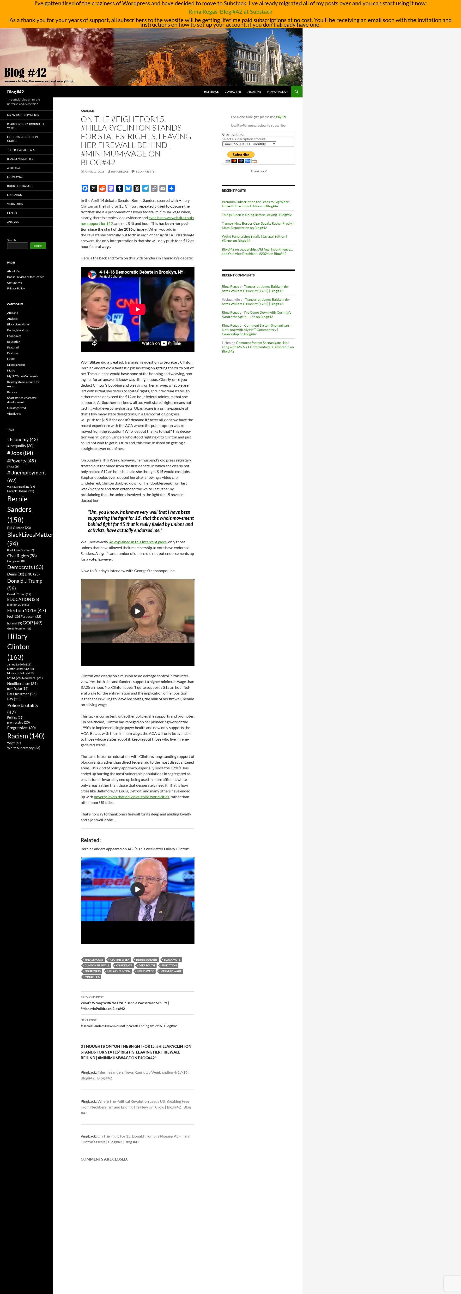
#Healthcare (94, 959)
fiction (14, 623)
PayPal (281, 117)
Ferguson (31, 616)
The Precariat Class (21, 149)
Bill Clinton (19, 528)
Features (12, 353)
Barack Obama (20, 491)
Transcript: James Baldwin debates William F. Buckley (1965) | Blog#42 (255, 288)
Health (12, 212)
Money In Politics (21, 673)
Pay (14, 699)
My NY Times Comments (23, 114)
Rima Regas (119, 171)
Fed (13, 616)
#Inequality (20, 445)
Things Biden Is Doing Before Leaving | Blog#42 (257, 215)
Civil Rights (22, 555)
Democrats (25, 567)
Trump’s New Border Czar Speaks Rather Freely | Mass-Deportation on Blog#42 (258, 225)
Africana (13, 167)
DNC (32, 574)
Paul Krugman (22, 694)
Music (11, 370)
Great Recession (19, 628)
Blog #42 (15, 91)
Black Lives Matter (20, 158)
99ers (12, 486)
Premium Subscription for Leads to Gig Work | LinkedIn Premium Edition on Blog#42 (256, 204)
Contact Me (233, 91)
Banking (27, 486)
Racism (26, 736)
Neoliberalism (22, 683)
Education (14, 194)
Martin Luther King (20, 668)
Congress (16, 561)
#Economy (22, 439)
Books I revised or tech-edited (25, 277)
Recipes (12, 392)
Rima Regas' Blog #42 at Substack (230, 11)
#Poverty (21, 460)
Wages (14, 743)
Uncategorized (16, 408)
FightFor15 (93, 971)
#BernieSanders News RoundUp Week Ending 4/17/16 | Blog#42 (129, 1023)
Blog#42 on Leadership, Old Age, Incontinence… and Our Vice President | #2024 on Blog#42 (257, 251)
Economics (15, 176)
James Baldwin (19, 664)
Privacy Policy (277, 91)
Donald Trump (19, 594)
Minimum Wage (171, 971)
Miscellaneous (16, 364)
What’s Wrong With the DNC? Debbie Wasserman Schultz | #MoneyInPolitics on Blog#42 (125, 1003)
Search (11, 240)
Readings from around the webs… (26, 126)
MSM (14, 678)
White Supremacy (23, 748)
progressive (18, 722)
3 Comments (144, 171)
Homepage (211, 91)
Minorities (92, 976)
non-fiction (17, 688)
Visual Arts (15, 203)
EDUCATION (169, 965)
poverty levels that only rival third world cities (131, 796)
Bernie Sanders (146, 959)
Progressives (21, 727)
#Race (13, 466)
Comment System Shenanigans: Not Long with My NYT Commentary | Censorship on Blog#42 (256, 329)
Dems (15, 574)
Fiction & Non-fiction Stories (22, 139)
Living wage (145, 971)
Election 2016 (26, 610)
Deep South (147, 965)
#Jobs (20, 452)
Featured (13, 347)
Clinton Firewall (97, 965)
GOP (32, 622)
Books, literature (19, 185)
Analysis (88, 111)
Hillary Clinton (118, 971)
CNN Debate (124, 965)
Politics (15, 717)
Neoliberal (32, 678)
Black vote (172, 959)
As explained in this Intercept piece (138, 541)
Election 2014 (18, 604)
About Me (254, 91)
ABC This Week (119, 959)
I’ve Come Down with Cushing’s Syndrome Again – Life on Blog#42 (256, 314)
